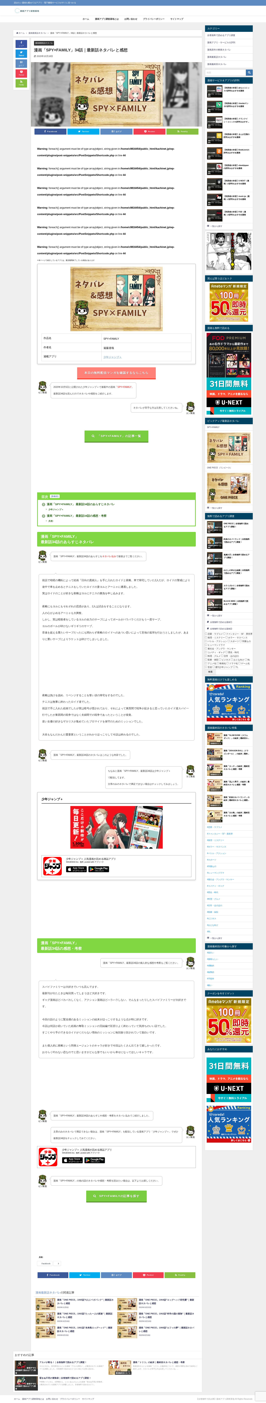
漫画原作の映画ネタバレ (219, 50)
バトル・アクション (217, 641)
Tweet (21, 55)
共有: (51, 521)
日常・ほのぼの (231, 656)
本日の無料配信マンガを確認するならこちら (116, 372)
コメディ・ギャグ (216, 652)
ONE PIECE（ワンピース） (219, 468)
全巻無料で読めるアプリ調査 (221, 35)
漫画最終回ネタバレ (217, 64)
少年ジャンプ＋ (112, 357)
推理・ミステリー (216, 638)
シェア (21, 46)
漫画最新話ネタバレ (44, 43)
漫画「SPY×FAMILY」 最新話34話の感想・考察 (75, 515)
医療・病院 (212, 660)
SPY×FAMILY (213, 427)
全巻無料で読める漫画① (221, 622)
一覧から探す (216, 226)
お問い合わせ (130, 19)
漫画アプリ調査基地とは (107, 19)
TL (236, 667)
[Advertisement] (116, 465)
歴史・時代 (233, 652)
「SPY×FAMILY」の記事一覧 (119, 436)
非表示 (55, 496)
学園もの (246, 641)
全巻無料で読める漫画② (221, 629)
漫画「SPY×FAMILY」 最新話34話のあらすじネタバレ (79, 504)
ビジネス (225, 660)
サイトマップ (176, 19)
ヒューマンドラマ (216, 645)
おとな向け (238, 660)
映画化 (222, 663)
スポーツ (234, 641)
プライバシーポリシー (154, 19)
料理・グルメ (214, 656)
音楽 (209, 667)
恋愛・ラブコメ (215, 634)
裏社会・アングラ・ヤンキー (221, 649)
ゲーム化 (245, 663)
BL (248, 660)
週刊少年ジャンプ (223, 667)
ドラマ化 (233, 663)
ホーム (86, 19)
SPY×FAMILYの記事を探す (119, 1196)
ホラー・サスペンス (238, 638)
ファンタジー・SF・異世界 (238, 634)
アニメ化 (211, 663)
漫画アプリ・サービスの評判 (221, 42)
